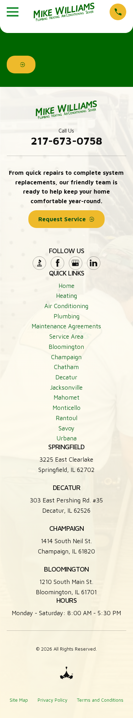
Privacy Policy (52, 700)
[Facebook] (57, 263)
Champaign (66, 357)
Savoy (66, 428)
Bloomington (66, 346)
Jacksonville (66, 387)
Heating (66, 295)
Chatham (66, 367)
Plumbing (66, 316)
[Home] (64, 12)
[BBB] (39, 263)
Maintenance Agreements (66, 326)
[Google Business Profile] (75, 263)
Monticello (66, 407)
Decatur (66, 377)
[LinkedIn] (93, 263)
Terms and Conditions (100, 700)
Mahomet (66, 397)
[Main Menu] (12, 12)
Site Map (19, 700)
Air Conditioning (66, 306)
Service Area (66, 336)
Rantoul (66, 418)
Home (66, 285)
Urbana (66, 438)
